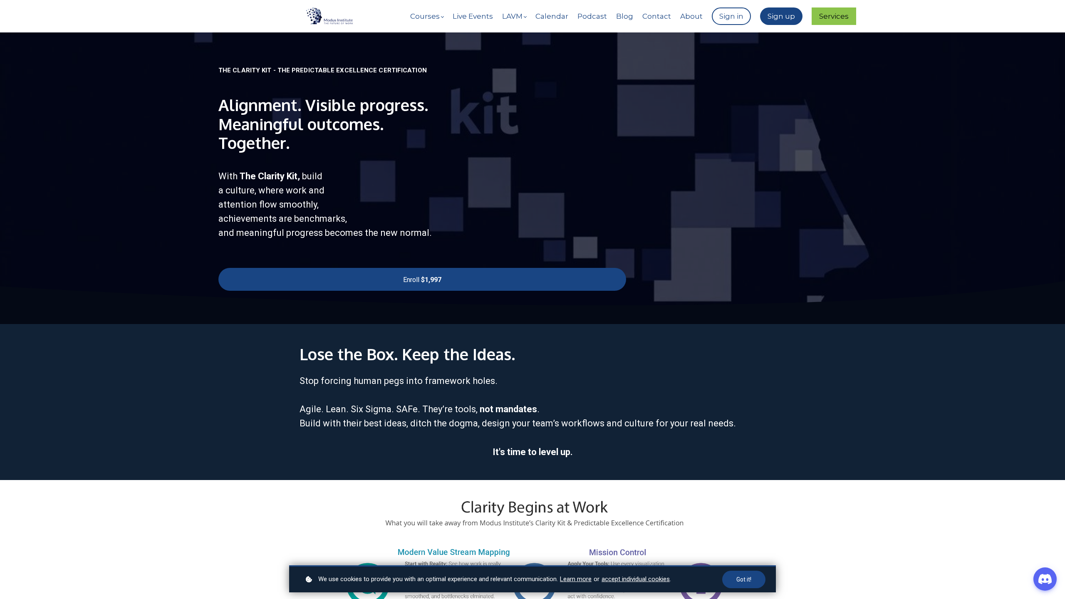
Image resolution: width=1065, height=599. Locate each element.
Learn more (576, 579)
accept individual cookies (636, 579)
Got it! (743, 579)
